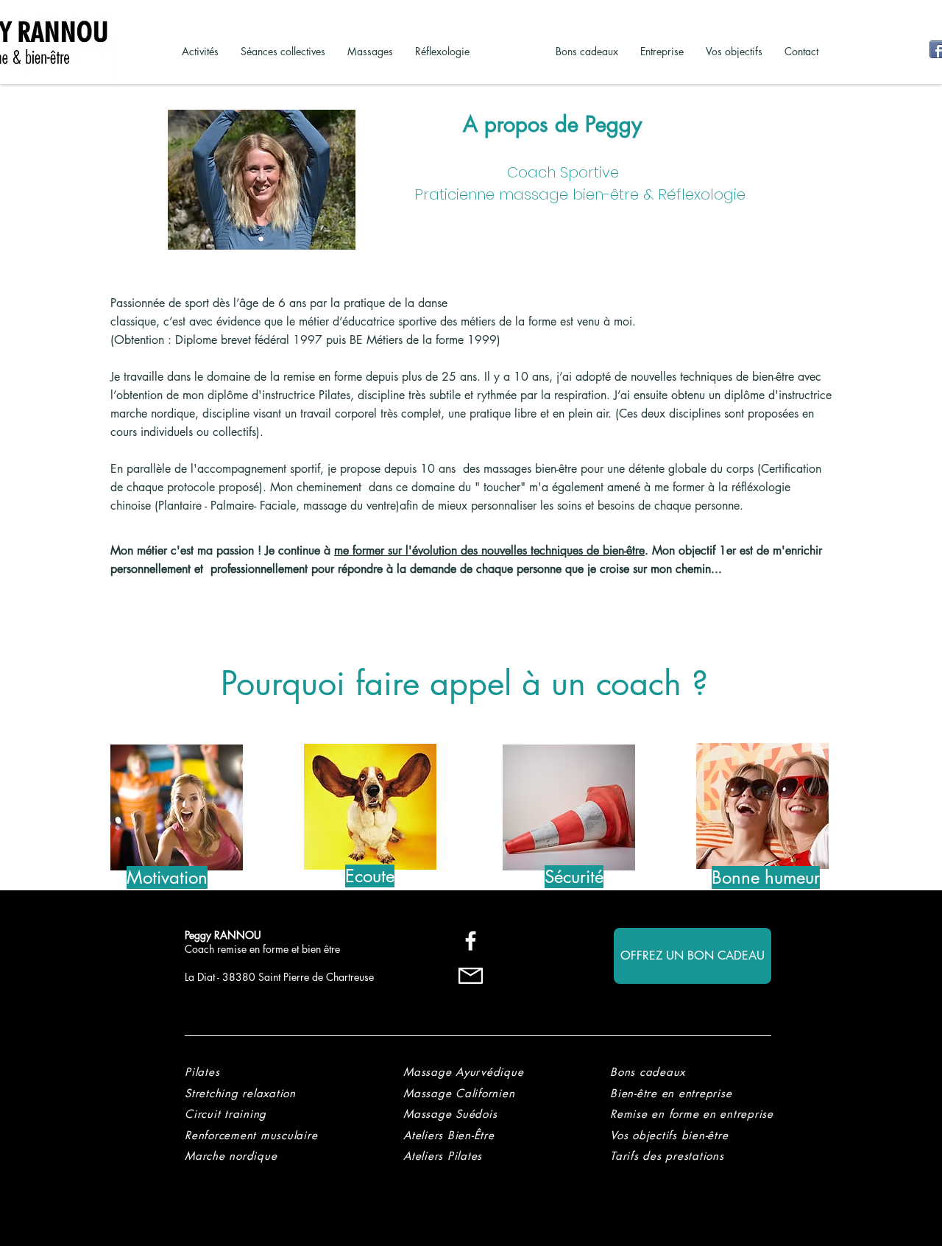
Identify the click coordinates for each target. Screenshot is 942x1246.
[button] (667, 1156)
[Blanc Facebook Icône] (471, 941)
